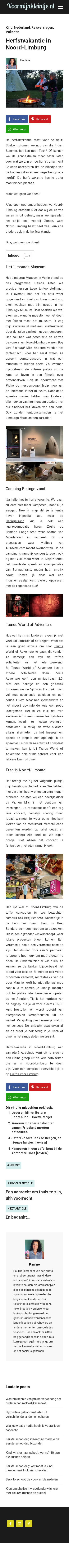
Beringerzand (15, 521)
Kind (9, 27)
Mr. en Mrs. (21, 802)
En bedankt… (18, 1217)
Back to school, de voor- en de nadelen (32, 1479)
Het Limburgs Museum (22, 278)
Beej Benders (33, 918)
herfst (14, 1165)
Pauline (34, 1264)
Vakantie (13, 32)
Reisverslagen (42, 27)
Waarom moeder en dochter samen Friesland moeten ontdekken (33, 1127)
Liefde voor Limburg (24, 1074)
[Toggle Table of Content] (25, 256)
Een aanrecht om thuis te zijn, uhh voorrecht (34, 1195)
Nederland (22, 27)
